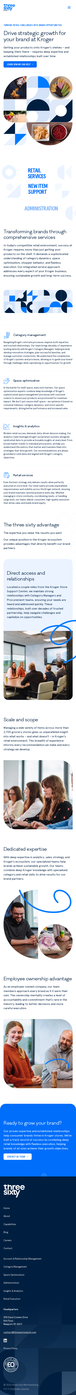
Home (7, 1208)
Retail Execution (12, 1299)
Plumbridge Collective (19, 1389)
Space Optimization (14, 1275)
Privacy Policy (10, 1348)
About (7, 1216)
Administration (11, 1283)
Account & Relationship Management (23, 1259)
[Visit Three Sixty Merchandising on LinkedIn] (5, 1340)
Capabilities (10, 1224)
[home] (9, 8)
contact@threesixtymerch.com (20, 1332)
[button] (69, 7)
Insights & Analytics (13, 1291)
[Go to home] (14, 1191)
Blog (6, 1232)
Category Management (15, 1267)
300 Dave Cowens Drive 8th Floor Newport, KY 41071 (16, 1321)
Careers (8, 1240)
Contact (8, 1248)
